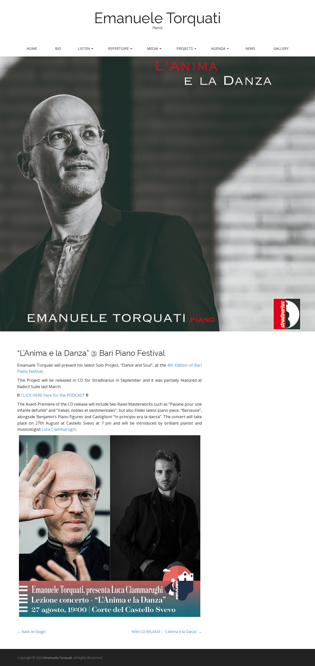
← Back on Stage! (31, 631)
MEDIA (153, 48)
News (250, 48)
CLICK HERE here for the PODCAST (53, 395)
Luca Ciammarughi (59, 429)
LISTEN (84, 48)
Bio (58, 48)
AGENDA (218, 48)
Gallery (281, 48)
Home (32, 48)
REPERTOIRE (119, 48)
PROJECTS (185, 48)
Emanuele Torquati (157, 18)
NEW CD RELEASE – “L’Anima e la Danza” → (166, 631)
